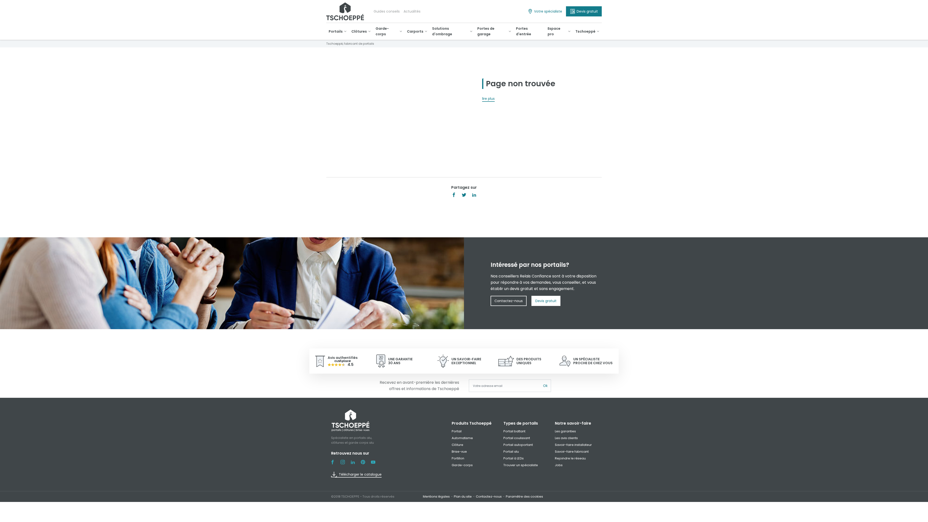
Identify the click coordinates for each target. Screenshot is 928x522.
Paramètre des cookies (524, 496)
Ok (545, 385)
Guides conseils (387, 11)
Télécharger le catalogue (360, 474)
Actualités (412, 11)
